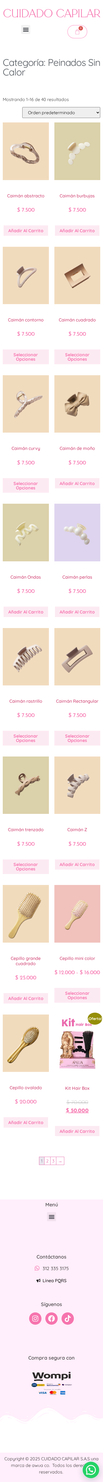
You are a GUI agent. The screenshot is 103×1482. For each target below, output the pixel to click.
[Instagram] (35, 1318)
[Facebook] (51, 1318)
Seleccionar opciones (25, 357)
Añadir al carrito (25, 230)
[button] (25, 29)
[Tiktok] (68, 1318)
